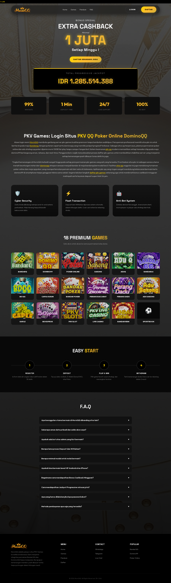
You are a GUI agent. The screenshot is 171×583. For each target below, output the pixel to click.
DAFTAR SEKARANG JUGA (85, 59)
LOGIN (132, 9)
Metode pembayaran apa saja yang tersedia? (85, 506)
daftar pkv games (98, 172)
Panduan (83, 10)
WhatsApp (99, 549)
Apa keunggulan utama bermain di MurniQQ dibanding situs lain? (85, 420)
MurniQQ (34, 142)
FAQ (91, 10)
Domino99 (134, 554)
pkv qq (108, 149)
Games (73, 10)
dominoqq (44, 165)
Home (65, 10)
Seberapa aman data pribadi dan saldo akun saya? (85, 430)
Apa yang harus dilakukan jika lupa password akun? (85, 497)
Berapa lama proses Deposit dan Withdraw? (85, 449)
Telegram (98, 554)
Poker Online (135, 558)
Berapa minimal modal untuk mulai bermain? (85, 458)
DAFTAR (149, 9)
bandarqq (34, 145)
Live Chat (98, 558)
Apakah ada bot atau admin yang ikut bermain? (85, 439)
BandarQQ (134, 549)
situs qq (119, 165)
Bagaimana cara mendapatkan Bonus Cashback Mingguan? (85, 477)
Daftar (63, 562)
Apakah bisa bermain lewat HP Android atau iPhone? (85, 468)
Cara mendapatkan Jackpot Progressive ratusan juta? (85, 487)
